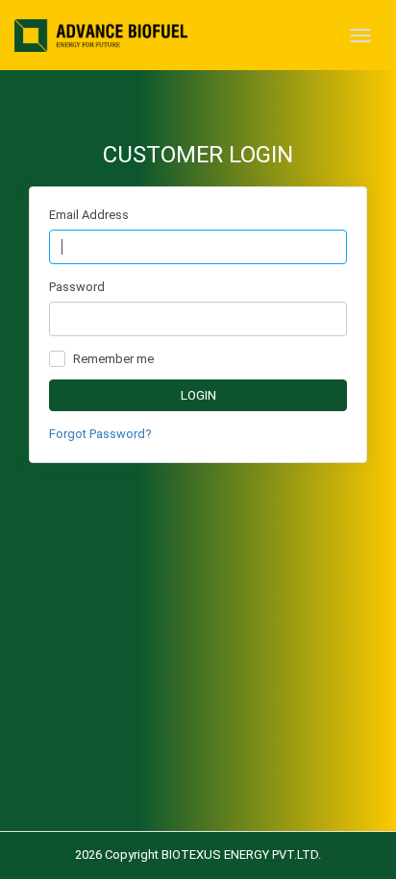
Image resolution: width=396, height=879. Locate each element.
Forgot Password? (100, 434)
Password (77, 287)
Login (198, 395)
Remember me (113, 359)
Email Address (89, 215)
